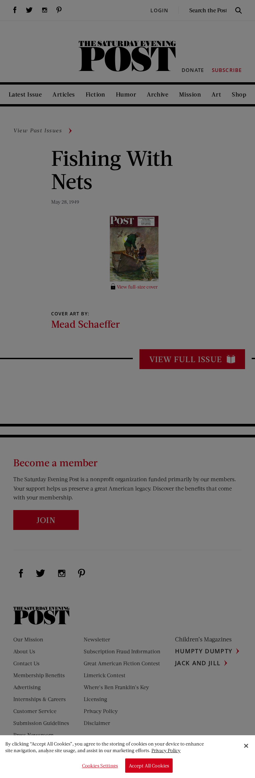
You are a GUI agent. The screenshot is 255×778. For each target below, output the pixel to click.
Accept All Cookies (149, 765)
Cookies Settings (100, 765)
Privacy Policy (166, 750)
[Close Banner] (246, 746)
